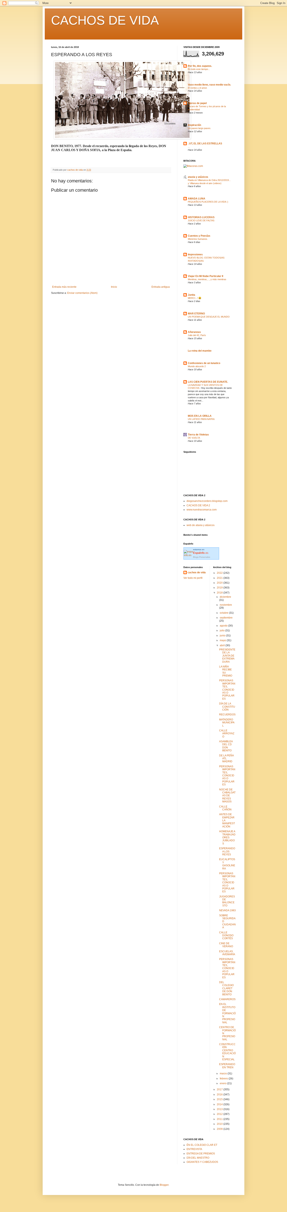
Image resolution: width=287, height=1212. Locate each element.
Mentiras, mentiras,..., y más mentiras (207, 279)
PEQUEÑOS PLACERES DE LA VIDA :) (208, 201)
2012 (220, 1114)
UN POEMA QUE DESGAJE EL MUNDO (209, 316)
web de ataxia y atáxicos (201, 525)
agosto (224, 625)
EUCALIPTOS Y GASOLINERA (227, 864)
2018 (220, 592)
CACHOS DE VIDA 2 (198, 505)
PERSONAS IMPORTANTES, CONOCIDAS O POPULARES (227, 689)
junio (223, 635)
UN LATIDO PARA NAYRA (201, 419)
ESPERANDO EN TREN (227, 1066)
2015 (220, 1099)
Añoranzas (194, 332)
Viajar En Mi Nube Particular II (205, 276)
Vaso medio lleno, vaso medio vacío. (209, 84)
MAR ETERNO (196, 313)
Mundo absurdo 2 (197, 366)
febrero (224, 1078)
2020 (220, 582)
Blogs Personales (201, 557)
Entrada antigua (160, 286)
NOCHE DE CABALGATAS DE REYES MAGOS (227, 795)
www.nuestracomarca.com (202, 509)
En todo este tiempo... (199, 69)
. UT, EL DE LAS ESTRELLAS (205, 143)
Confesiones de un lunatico (204, 363)
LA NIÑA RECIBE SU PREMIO (225, 671)
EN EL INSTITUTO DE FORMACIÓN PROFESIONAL (227, 1013)
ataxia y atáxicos (198, 176)
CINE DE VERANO (226, 945)
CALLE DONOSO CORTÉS (226, 935)
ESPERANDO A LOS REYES (227, 851)
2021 (220, 577)
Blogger (164, 1184)
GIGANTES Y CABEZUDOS (202, 1162)
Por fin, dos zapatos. (200, 66)
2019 (220, 587)
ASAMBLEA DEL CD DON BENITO (226, 746)
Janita (191, 294)
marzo (224, 1073)
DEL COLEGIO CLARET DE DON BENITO (226, 988)
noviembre (226, 604)
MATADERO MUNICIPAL (226, 722)
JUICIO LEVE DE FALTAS (201, 220)
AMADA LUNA (196, 198)
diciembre (225, 596)
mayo (223, 640)
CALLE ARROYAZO (226, 733)
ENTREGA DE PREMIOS (201, 1153)
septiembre (226, 617)
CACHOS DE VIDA (105, 20)
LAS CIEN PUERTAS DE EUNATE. (208, 381)
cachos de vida (197, 572)
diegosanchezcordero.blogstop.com (207, 501)
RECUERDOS (227, 714)
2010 (220, 1123)
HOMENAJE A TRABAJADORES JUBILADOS (227, 837)
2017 (220, 1089)
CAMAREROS (227, 999)
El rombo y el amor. (197, 88)
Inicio (114, 286)
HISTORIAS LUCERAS (201, 217)
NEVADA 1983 (227, 910)
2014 (220, 1104)
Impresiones (195, 254)
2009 (220, 1129)
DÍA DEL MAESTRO (198, 1157)
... (189, 146)
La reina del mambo (199, 350)
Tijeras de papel (197, 103)
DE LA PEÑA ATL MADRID (226, 758)
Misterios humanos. (198, 239)
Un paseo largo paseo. (199, 128)
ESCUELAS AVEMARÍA (227, 953)
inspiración (194, 125)
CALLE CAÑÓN (225, 808)
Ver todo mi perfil (193, 577)
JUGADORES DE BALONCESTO (227, 901)
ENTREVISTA (194, 1149)
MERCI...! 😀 (194, 298)
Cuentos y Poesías (199, 235)
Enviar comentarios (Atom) (82, 292)
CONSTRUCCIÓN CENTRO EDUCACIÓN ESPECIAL (227, 1052)
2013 (220, 1109)
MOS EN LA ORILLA (200, 415)
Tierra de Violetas (198, 434)
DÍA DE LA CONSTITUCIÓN (227, 706)
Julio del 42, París (197, 335)
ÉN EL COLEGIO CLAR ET (202, 1144)
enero (223, 1083)
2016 (220, 1094)
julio (222, 630)
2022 (220, 572)
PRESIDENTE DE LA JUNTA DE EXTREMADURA (227, 655)
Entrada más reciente (64, 286)
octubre (224, 612)
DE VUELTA (194, 438)
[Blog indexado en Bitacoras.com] (193, 166)
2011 (220, 1119)
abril (222, 645)
